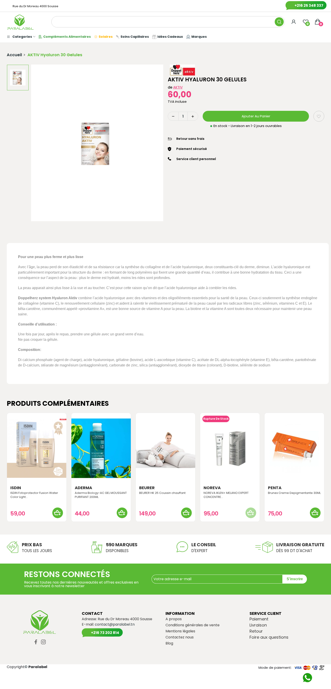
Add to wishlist (318, 116)
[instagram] (43, 642)
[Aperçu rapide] (37, 448)
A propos (174, 619)
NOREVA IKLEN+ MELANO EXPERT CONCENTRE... (226, 495)
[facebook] (36, 642)
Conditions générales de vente (193, 625)
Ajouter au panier (256, 116)
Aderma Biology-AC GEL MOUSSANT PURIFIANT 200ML (101, 495)
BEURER (147, 488)
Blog (169, 643)
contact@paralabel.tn (115, 624)
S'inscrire (295, 579)
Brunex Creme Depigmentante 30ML (294, 493)
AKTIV (178, 87)
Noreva (212, 488)
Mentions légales (180, 631)
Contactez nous (180, 637)
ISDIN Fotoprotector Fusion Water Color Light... (34, 495)
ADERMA (83, 488)
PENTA (274, 488)
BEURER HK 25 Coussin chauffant (162, 493)
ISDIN (15, 488)
